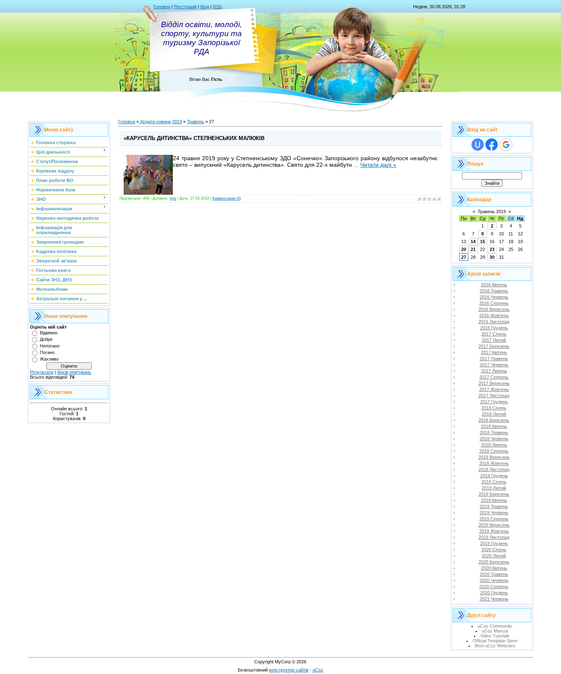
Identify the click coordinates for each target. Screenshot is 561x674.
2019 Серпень (493, 518)
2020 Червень (494, 580)
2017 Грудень (494, 401)
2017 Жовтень (494, 389)
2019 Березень (493, 494)
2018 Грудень (494, 475)
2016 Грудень (494, 327)
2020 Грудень (494, 592)
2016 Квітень (494, 284)
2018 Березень (493, 420)
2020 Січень (493, 549)
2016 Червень (494, 296)
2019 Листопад (493, 537)
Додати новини (155, 121)
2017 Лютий (494, 340)
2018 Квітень (494, 426)
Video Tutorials (495, 635)
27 (463, 257)
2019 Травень (494, 506)
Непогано (50, 345)
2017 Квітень (494, 352)
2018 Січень (493, 407)
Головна (161, 6)
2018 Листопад (493, 469)
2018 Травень (494, 432)
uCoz (318, 669)
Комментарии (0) (226, 198)
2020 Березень (493, 561)
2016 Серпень (493, 303)
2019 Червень (494, 512)
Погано (47, 352)
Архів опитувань (74, 372)
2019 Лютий (494, 487)
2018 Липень (494, 444)
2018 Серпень (493, 451)
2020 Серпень (493, 586)
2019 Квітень (494, 500)
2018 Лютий (494, 414)
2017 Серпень (493, 377)
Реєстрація (185, 6)
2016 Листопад (493, 321)
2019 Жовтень (494, 531)
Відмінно (48, 332)
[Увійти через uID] (477, 144)
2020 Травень (494, 574)
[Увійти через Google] (506, 144)
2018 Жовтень (494, 463)
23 (492, 249)
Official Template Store (495, 640)
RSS (217, 6)
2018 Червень (494, 438)
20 (463, 249)
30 (492, 257)
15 (482, 241)
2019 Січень (493, 481)
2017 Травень (494, 358)
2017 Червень (494, 364)
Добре (46, 339)
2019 (177, 121)
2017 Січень (493, 333)
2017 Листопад (493, 395)
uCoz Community (495, 625)
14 (473, 241)
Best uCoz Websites (495, 645)
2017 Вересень (494, 383)
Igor (173, 198)
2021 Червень (494, 598)
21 (473, 249)
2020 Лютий (494, 555)
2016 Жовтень (494, 315)
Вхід (204, 6)
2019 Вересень (494, 524)
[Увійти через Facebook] (491, 144)
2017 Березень (493, 346)
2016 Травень (494, 290)
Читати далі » (378, 164)
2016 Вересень (494, 309)
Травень (195, 121)
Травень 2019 (492, 211)
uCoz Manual (495, 630)
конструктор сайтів (288, 669)
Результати (41, 372)
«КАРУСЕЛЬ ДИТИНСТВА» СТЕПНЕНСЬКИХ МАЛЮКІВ (194, 138)
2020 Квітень (494, 568)
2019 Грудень (494, 543)
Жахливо (49, 359)
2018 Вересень (494, 457)
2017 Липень (494, 370)
